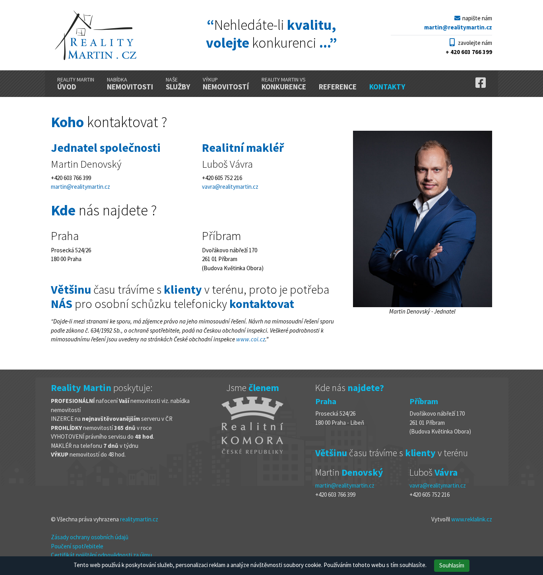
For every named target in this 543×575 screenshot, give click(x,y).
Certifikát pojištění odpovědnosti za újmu (101, 555)
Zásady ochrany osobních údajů (89, 537)
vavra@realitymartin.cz (230, 186)
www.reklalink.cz (471, 519)
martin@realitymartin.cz (80, 186)
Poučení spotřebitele (77, 546)
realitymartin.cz (139, 519)
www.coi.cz (250, 339)
